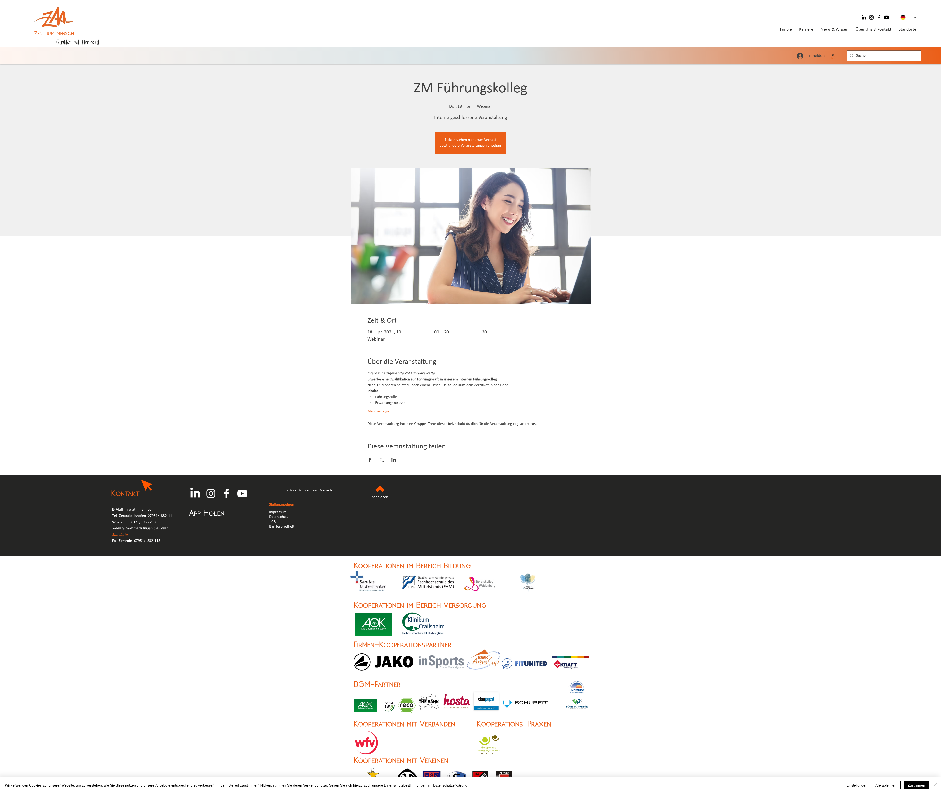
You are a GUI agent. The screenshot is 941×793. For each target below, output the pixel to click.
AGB (273, 522)
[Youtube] (887, 17)
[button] (833, 56)
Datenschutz (278, 517)
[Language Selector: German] (908, 17)
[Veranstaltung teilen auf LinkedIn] (393, 460)
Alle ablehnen (885, 785)
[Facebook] (879, 17)
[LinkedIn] (864, 17)
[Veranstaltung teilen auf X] (381, 460)
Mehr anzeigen (379, 411)
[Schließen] (935, 785)
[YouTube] (242, 493)
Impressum (278, 512)
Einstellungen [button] (856, 785)
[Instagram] (871, 17)
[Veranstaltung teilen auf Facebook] (369, 460)
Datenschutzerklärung (450, 785)
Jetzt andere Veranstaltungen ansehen (470, 146)
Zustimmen (916, 785)
